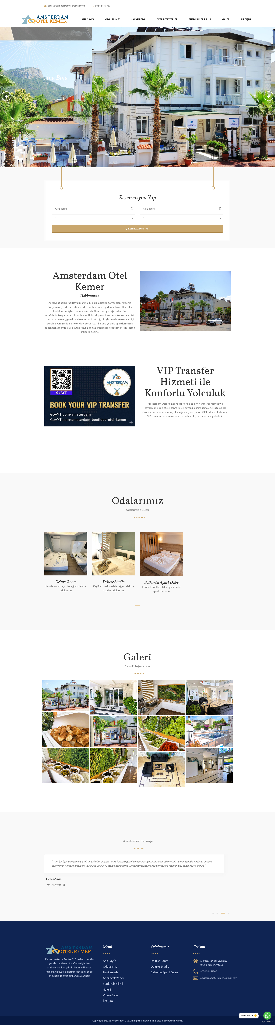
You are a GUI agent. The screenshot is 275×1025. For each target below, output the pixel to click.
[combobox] (93, 218)
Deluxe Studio (114, 582)
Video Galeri (111, 995)
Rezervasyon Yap (138, 228)
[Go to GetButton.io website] (267, 1022)
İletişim (246, 19)
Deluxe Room (66, 582)
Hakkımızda (138, 19)
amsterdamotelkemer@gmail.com (66, 6)
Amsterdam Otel (120, 1021)
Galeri (226, 19)
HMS (179, 1021)
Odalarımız (112, 19)
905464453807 (103, 6)
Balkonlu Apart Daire (161, 582)
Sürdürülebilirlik (200, 19)
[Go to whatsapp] (267, 1016)
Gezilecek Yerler (167, 19)
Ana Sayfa (87, 19)
